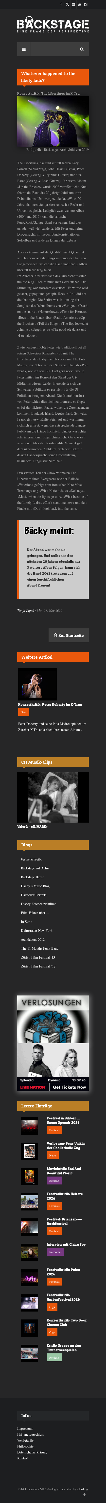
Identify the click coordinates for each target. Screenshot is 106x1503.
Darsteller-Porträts (33, 894)
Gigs (23, 712)
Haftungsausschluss (30, 1434)
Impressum (25, 1428)
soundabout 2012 (33, 939)
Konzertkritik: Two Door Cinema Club (67, 1322)
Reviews (54, 1180)
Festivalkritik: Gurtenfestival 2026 (63, 1297)
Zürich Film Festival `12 (38, 966)
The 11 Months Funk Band (39, 948)
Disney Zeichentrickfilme (38, 903)
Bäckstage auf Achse (35, 868)
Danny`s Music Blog (35, 886)
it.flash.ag (82, 1489)
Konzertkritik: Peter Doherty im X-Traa (50, 704)
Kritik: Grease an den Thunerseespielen (64, 1347)
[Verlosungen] (53, 1019)
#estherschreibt (31, 859)
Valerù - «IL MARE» (32, 826)
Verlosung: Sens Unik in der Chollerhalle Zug (66, 1145)
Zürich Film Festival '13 (38, 957)
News (52, 1155)
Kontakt (22, 1458)
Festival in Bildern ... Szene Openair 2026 (63, 1120)
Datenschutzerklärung (32, 1452)
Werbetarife (25, 1440)
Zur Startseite (70, 635)
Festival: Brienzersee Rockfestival (64, 1221)
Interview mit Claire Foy (66, 1244)
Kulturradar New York (37, 930)
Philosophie (25, 1446)
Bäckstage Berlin (32, 877)
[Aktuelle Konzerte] (53, 1067)
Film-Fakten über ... (35, 912)
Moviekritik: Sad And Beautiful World (64, 1170)
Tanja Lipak (25, 610)
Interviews (55, 1252)
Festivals (54, 1130)
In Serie (26, 921)
